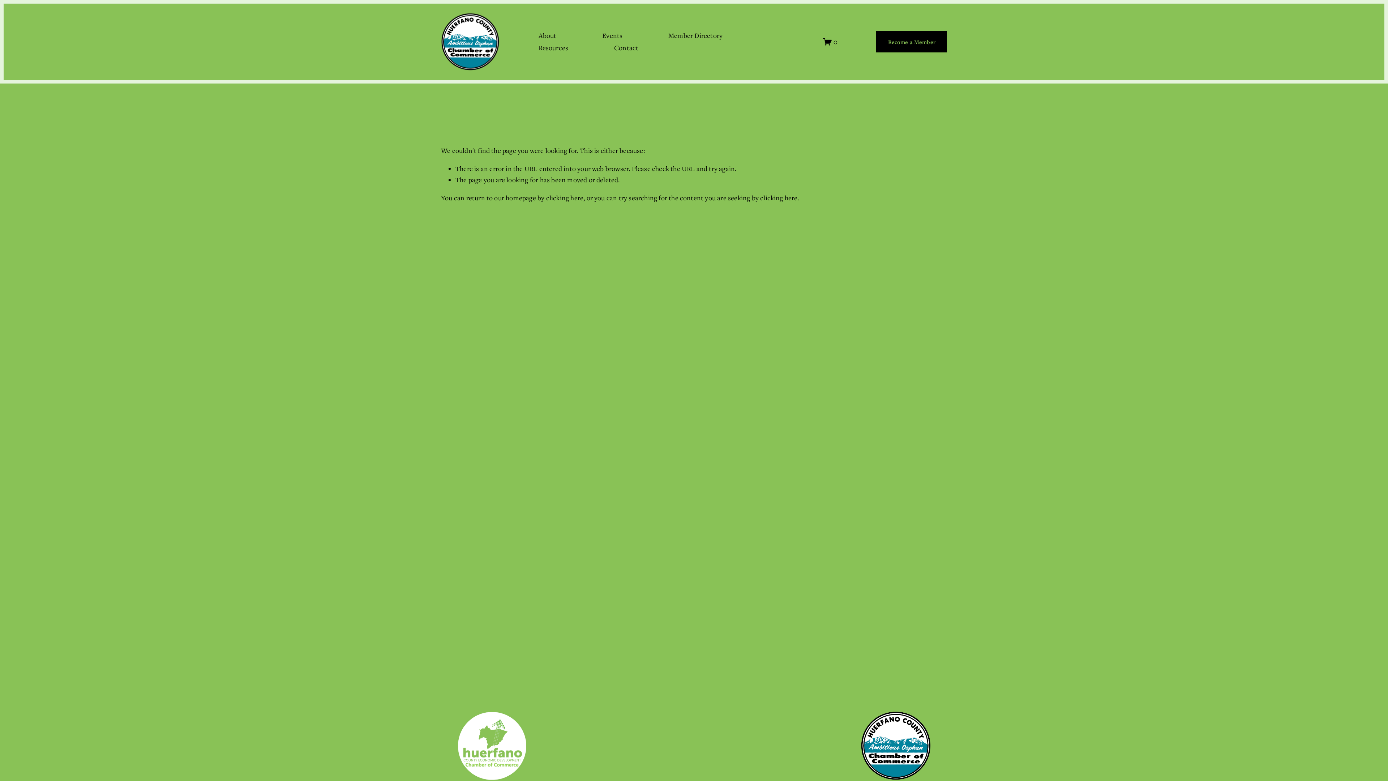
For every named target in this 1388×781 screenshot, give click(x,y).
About (548, 35)
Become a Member (911, 42)
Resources (554, 47)
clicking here (565, 197)
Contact (626, 47)
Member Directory (695, 35)
